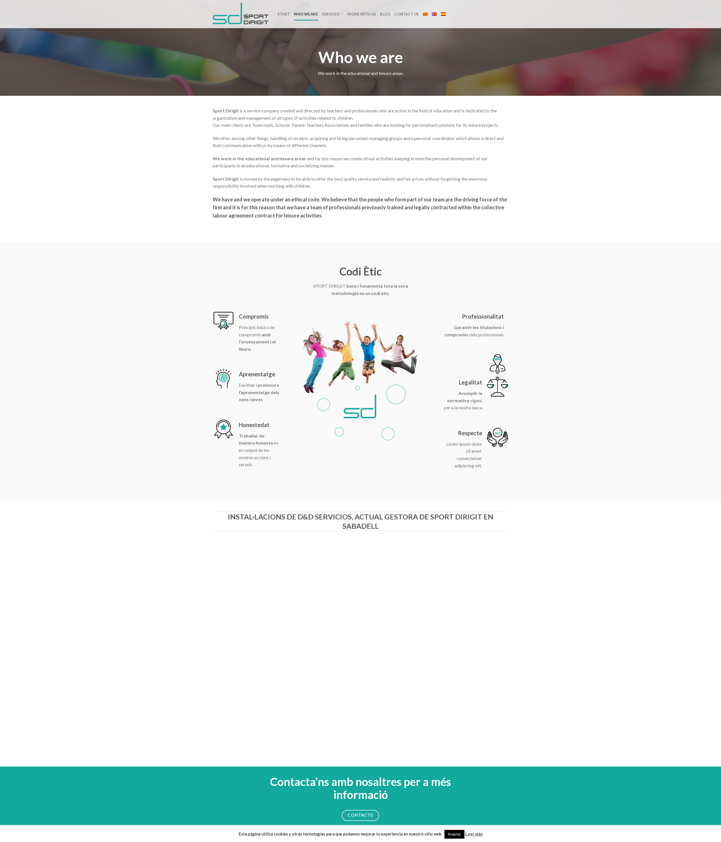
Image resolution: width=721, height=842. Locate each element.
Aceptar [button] (454, 834)
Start (283, 14)
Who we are (306, 14)
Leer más (474, 833)
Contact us (406, 14)
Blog (385, 14)
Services (331, 14)
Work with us (361, 14)
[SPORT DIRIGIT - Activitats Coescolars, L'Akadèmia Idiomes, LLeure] (241, 14)
